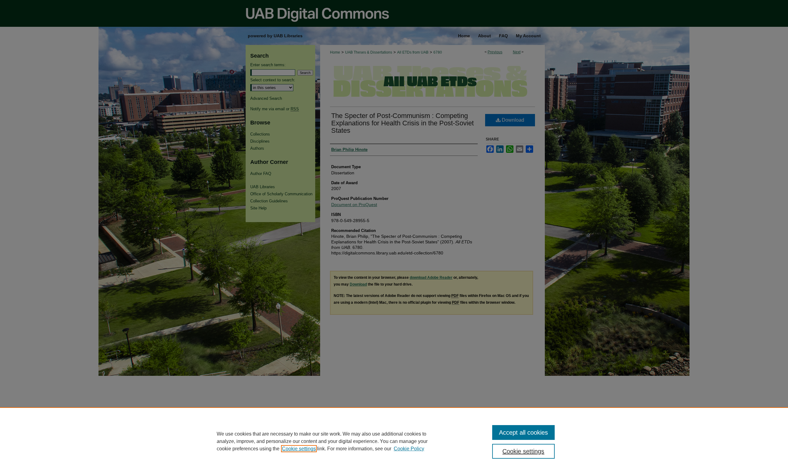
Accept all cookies (523, 432)
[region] (394, 441)
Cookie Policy (409, 448)
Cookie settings (299, 448)
